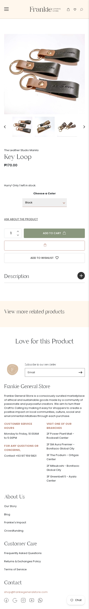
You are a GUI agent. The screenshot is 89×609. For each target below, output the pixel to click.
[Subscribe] (80, 372)
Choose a (44, 193)
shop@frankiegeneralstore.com (26, 592)
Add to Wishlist (42, 258)
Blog (7, 514)
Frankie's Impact (15, 522)
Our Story (10, 506)
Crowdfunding (13, 531)
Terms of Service (15, 569)
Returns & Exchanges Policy (22, 561)
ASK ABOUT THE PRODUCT (21, 219)
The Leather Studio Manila (21, 150)
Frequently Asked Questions (23, 553)
